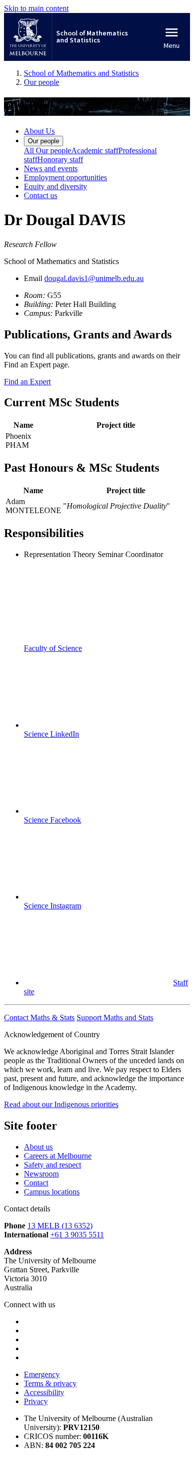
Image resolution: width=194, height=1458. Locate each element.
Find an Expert (27, 381)
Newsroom (41, 1173)
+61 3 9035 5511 (77, 1234)
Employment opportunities (65, 177)
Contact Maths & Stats (39, 1017)
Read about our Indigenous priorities (61, 1104)
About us (38, 1147)
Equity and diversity (55, 186)
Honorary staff (60, 159)
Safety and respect (52, 1165)
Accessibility (44, 1392)
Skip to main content (36, 8)
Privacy (36, 1401)
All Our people (47, 150)
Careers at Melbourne (58, 1156)
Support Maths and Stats (115, 1017)
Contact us (40, 195)
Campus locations (52, 1191)
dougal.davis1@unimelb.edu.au (94, 278)
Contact (36, 1182)
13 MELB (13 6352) (60, 1225)
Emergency (42, 1374)
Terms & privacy (50, 1383)
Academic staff (94, 150)
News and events (51, 168)
